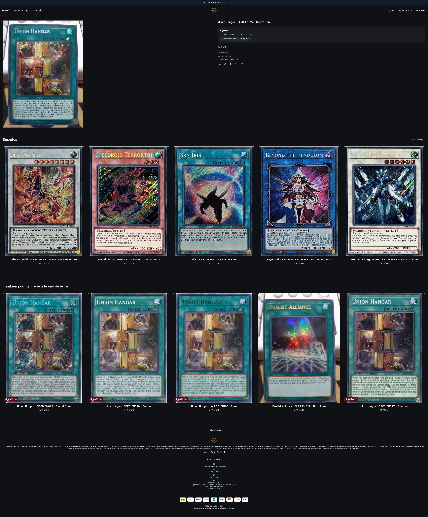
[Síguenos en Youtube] (37, 10)
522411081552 (214, 477)
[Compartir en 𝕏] (225, 64)
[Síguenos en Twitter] (33, 10)
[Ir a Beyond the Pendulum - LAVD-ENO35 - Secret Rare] (299, 201)
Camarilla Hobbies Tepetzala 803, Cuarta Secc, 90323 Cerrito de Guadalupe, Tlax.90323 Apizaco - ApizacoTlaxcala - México (214, 486)
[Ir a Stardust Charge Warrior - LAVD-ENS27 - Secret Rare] (384, 201)
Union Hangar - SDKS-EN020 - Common (129, 406)
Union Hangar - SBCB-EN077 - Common (384, 406)
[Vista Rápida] (81, 201)
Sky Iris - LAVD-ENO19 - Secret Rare (214, 259)
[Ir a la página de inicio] (214, 10)
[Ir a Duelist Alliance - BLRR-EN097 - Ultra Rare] (299, 348)
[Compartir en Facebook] (220, 64)
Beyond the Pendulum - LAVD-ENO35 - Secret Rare (299, 259)
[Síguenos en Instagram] (27, 10)
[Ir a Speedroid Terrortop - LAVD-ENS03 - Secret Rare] (129, 201)
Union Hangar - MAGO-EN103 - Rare (214, 406)
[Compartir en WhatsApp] (231, 64)
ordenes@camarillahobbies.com (214, 466)
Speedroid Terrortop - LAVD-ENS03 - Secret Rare (129, 259)
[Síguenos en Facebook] (30, 10)
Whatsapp (221, 2)
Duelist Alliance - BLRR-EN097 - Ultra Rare (299, 406)
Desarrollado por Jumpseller (224, 508)
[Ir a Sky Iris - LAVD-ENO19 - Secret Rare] (214, 201)
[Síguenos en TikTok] (40, 10)
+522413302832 (214, 472)
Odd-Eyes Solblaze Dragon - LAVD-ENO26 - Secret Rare (43, 259)
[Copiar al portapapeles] (242, 64)
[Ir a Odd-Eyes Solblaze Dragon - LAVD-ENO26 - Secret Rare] (44, 201)
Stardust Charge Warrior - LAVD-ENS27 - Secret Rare (384, 259)
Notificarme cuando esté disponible (237, 39)
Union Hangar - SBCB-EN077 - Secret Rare (44, 406)
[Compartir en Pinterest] (236, 64)
